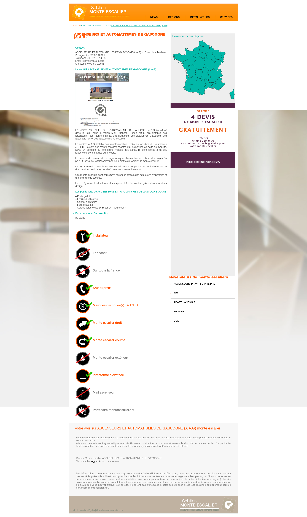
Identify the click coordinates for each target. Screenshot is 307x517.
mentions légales (87, 510)
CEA (176, 321)
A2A (176, 293)
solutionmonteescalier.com (111, 510)
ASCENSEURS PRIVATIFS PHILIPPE (194, 284)
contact (74, 510)
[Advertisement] (203, 222)
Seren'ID (179, 312)
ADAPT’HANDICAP (184, 302)
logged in (96, 461)
